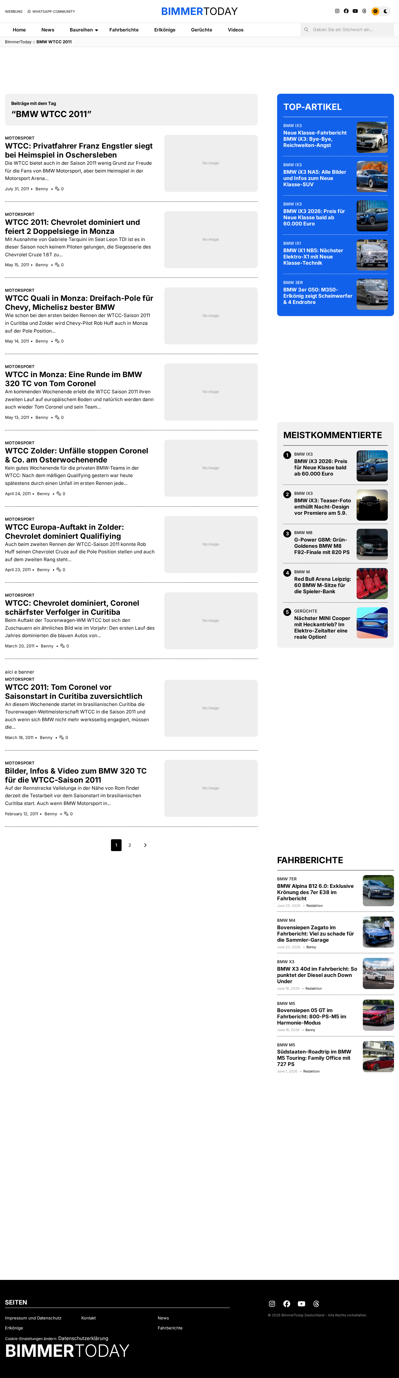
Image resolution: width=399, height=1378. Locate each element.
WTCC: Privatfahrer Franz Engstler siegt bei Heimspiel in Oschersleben (79, 150)
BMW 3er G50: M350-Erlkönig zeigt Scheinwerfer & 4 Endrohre (318, 295)
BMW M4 (286, 920)
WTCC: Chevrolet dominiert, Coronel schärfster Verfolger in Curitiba (72, 608)
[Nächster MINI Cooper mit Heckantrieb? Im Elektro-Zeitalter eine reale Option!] (372, 622)
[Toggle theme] (381, 11)
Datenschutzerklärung (83, 1338)
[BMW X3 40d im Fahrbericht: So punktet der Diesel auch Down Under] (378, 973)
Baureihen (81, 30)
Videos (235, 30)
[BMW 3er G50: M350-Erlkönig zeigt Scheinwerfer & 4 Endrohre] (372, 294)
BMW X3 (285, 961)
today (199, 11)
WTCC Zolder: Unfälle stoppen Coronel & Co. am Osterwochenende (76, 455)
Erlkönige (164, 30)
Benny (42, 188)
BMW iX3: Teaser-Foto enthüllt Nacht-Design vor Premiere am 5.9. (322, 506)
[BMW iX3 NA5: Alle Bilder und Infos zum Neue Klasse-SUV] (372, 176)
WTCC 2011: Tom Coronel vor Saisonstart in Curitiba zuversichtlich (73, 692)
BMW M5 (286, 1003)
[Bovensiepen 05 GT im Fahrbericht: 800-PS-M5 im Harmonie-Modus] (378, 1015)
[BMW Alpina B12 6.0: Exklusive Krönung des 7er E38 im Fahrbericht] (378, 890)
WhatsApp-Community (53, 11)
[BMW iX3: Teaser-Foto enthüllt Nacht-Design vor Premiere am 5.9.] (372, 505)
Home (19, 30)
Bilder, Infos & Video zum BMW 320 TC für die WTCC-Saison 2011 (76, 775)
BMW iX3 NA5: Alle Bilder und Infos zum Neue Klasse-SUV (314, 178)
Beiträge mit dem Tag (33, 103)
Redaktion (314, 905)
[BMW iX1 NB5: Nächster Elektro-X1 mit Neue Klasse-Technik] (372, 255)
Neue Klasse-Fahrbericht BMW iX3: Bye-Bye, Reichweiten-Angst (315, 139)
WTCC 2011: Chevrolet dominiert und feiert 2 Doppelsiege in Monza (72, 227)
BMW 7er (287, 878)
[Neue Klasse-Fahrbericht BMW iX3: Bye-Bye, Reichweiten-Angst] (372, 137)
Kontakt (88, 1317)
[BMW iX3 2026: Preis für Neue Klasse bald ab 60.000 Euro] (372, 215)
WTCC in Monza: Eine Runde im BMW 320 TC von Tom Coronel (73, 379)
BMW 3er (293, 282)
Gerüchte (201, 30)
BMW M (302, 571)
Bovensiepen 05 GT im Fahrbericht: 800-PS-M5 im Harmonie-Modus (311, 1016)
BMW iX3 (292, 125)
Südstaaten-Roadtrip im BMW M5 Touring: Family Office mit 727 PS (314, 1058)
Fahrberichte (124, 30)
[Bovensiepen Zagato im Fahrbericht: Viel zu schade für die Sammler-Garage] (378, 932)
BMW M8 (303, 532)
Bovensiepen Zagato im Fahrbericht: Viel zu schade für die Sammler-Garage (315, 933)
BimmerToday (18, 41)
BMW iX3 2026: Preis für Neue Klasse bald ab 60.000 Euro (314, 217)
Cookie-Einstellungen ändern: (31, 1338)
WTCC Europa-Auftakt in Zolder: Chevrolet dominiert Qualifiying (64, 532)
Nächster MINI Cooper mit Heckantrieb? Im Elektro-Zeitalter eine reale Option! (322, 627)
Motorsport (20, 137)
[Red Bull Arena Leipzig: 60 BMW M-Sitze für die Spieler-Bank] (372, 583)
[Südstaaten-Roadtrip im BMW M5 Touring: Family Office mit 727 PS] (378, 1056)
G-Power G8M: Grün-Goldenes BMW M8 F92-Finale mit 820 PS (322, 546)
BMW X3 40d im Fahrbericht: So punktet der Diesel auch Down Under (317, 975)
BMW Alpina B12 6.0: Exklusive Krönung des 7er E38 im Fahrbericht (315, 892)
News (47, 30)
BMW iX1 (292, 243)
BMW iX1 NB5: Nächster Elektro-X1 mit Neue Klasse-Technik (313, 256)
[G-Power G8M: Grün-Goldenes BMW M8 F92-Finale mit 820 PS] (372, 544)
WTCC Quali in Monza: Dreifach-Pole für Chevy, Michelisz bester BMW (79, 303)
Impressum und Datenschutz (33, 1317)
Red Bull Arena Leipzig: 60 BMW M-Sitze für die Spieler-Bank (322, 585)
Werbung (13, 11)
